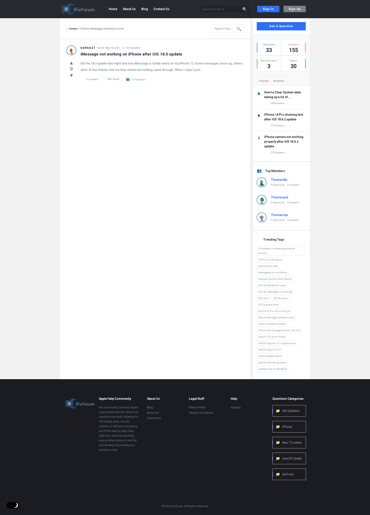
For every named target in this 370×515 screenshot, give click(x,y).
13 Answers (278, 152)
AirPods (288, 474)
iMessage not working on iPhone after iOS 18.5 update (131, 54)
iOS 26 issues (280, 298)
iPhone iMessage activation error (276, 317)
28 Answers (278, 103)
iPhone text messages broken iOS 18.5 (279, 330)
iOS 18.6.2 (263, 298)
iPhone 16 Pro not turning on (274, 311)
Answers (278, 80)
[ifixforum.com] (81, 9)
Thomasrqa (279, 215)
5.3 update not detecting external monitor (276, 251)
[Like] (71, 62)
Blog (144, 9)
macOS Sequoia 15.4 (269, 349)
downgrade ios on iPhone (272, 272)
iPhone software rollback (272, 323)
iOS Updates (133, 47)
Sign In (268, 9)
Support (236, 407)
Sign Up (295, 9)
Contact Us (161, 9)
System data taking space (272, 362)
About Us (129, 9)
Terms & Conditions (201, 412)
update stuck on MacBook (272, 368)
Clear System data (268, 266)
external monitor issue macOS (274, 278)
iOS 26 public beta (268, 304)
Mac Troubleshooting (289, 443)
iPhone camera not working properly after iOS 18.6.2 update (283, 141)
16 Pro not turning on (270, 259)
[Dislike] (71, 75)
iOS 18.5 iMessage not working (275, 291)
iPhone (287, 426)
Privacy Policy (197, 407)
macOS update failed (269, 356)
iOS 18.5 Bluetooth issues (272, 285)
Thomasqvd (279, 197)
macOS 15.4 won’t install (271, 336)
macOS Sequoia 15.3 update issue (276, 343)
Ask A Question (281, 26)
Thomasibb (279, 179)
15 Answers (278, 125)
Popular (264, 80)
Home (113, 9)
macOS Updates (289, 459)
